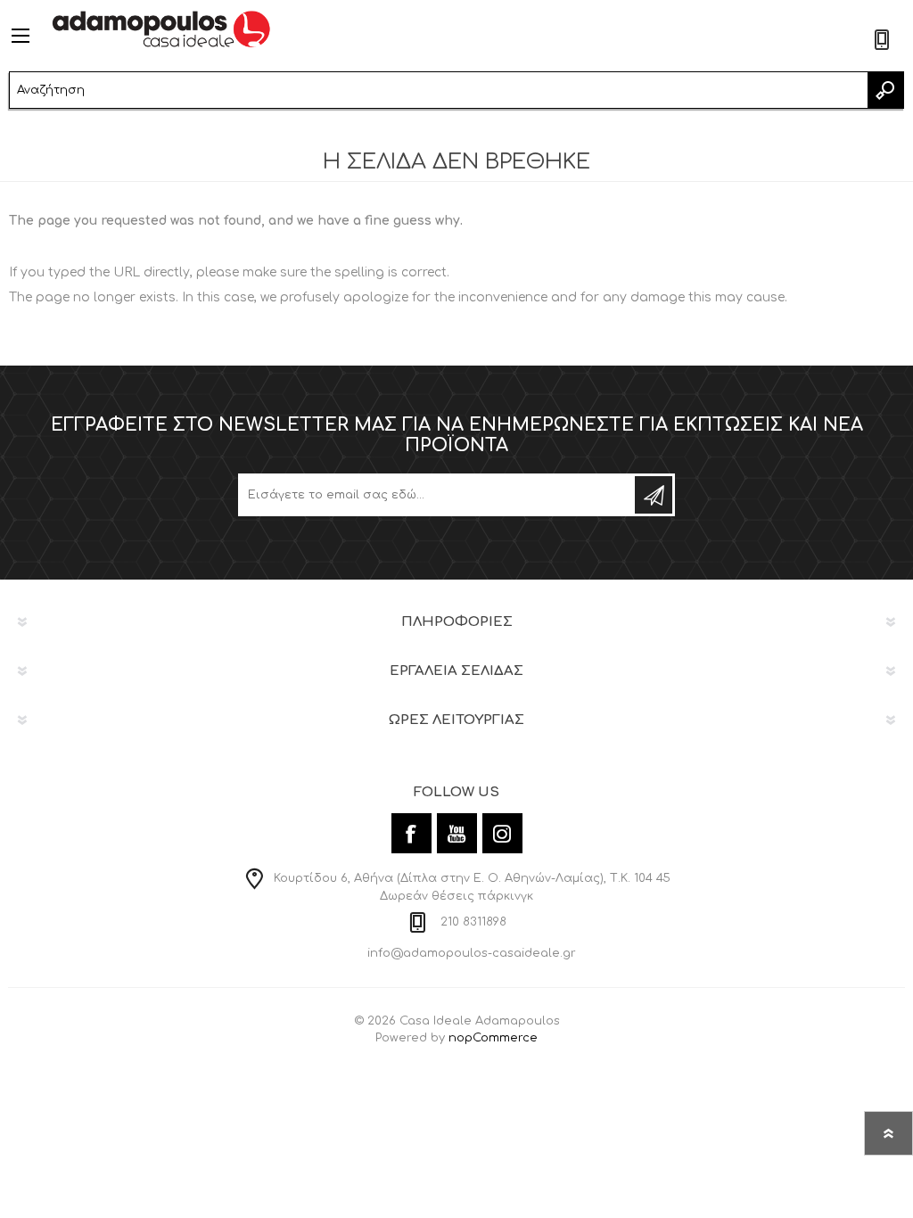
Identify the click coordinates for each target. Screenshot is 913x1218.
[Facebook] (411, 833)
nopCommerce (493, 1038)
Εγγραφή (653, 495)
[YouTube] (457, 833)
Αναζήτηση (885, 90)
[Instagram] (502, 833)
